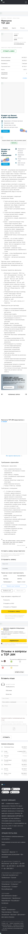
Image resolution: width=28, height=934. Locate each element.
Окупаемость (4, 63)
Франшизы (3, 18)
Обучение (9, 18)
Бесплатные (5, 863)
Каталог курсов (6, 828)
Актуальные (5, 914)
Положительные (14, 659)
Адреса (14, 28)
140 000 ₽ (24, 747)
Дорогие (12, 852)
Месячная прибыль (5, 60)
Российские (15, 900)
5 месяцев (24, 63)
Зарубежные (16, 898)
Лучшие (13, 877)
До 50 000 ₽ (14, 863)
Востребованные (7, 889)
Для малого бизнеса (8, 917)
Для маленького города (9, 895)
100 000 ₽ (24, 764)
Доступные (21, 914)
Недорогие (5, 852)
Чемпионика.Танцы (9, 747)
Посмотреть (9, 387)
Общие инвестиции (6, 57)
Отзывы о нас (5, 923)
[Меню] (26, 2)
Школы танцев (16, 18)
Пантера (6, 755)
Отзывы (22, 28)
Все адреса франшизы (13, 455)
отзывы (25, 78)
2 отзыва (6, 770)
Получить (5, 131)
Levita (5, 751)
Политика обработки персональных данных (13, 926)
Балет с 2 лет (7, 773)
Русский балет (8, 760)
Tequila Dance (7, 764)
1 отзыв (6, 757)
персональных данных (21, 643)
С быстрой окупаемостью (10, 875)
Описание (5, 28)
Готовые (14, 886)
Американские (6, 898)
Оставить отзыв (19, 672)
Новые (4, 909)
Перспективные (6, 912)
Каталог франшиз (9, 800)
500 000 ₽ (24, 773)
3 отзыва (6, 761)
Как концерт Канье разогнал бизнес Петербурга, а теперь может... (11, 415)
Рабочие (15, 912)
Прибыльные (6, 877)
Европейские (6, 900)
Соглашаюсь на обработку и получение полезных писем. (14, 644)
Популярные (5, 884)
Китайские (5, 903)
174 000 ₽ (24, 760)
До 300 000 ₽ (11, 866)
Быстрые (13, 914)
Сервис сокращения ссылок (16, 923)
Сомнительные (14, 665)
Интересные (11, 909)
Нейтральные (22, 659)
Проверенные (6, 886)
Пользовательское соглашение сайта (14, 921)
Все (2, 661)
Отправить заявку (9, 51)
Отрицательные (5, 665)
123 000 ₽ (24, 60)
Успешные (14, 884)
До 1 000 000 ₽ (9, 868)
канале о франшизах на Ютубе (11, 816)
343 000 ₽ (24, 57)
